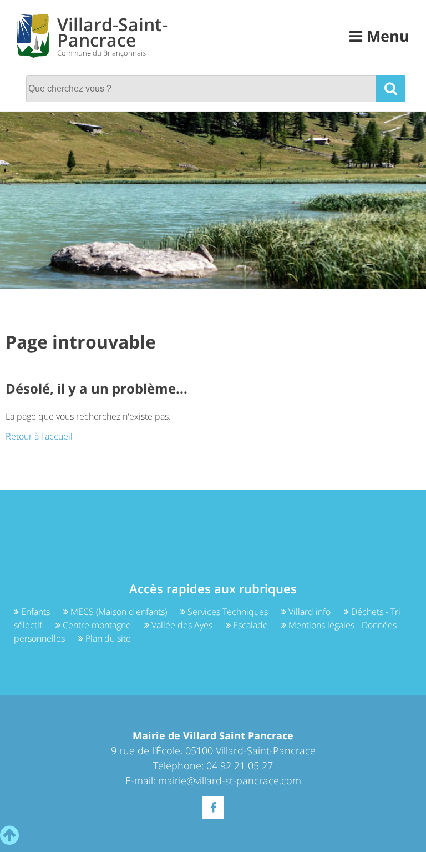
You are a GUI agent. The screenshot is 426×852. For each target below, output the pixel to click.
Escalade (250, 625)
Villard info (309, 612)
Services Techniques (227, 612)
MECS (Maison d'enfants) (118, 612)
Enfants (35, 612)
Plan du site (107, 638)
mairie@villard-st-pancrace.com (229, 780)
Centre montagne (96, 625)
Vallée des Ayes (182, 625)
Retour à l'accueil (39, 436)
